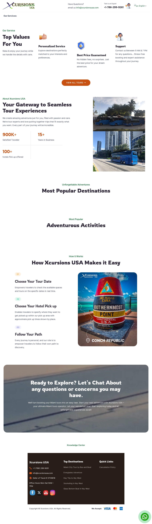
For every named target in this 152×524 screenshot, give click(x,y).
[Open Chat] (145, 517)
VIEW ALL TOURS (74, 82)
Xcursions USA (39, 462)
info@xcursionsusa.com (87, 7)
